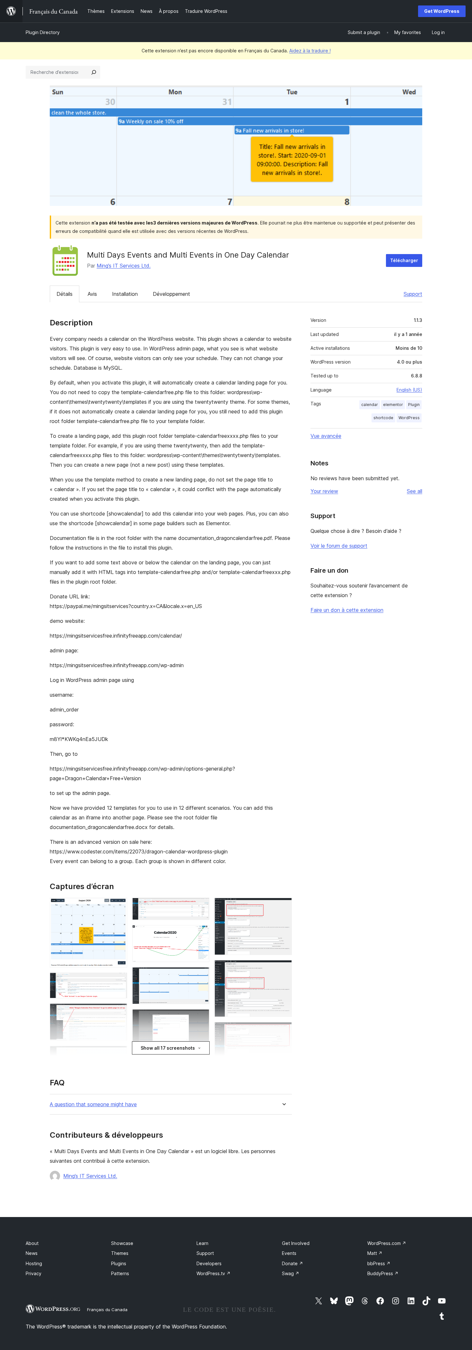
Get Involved (296, 1243)
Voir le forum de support (338, 546)
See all (414, 491)
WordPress (409, 417)
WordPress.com (386, 1243)
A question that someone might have (93, 1104)
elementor (393, 404)
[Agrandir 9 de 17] (200, 976)
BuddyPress (382, 1273)
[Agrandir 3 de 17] (118, 1012)
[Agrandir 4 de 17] (118, 1054)
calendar (369, 404)
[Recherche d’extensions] (93, 72)
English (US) (409, 390)
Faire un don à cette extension (346, 610)
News (32, 1253)
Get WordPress (441, 11)
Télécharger (404, 260)
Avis (92, 294)
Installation (125, 294)
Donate (292, 1263)
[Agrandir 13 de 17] (283, 906)
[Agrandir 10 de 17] (200, 1018)
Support (413, 294)
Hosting (34, 1263)
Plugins (118, 1263)
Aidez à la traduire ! (310, 50)
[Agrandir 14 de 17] (283, 969)
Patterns (120, 1273)
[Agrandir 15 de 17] (283, 1031)
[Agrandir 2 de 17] (118, 981)
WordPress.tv (214, 1273)
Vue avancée (325, 436)
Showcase (122, 1243)
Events (289, 1253)
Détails (65, 294)
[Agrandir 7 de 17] (200, 906)
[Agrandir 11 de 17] (200, 1060)
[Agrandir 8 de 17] (200, 934)
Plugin (414, 404)
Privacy (33, 1273)
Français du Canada (107, 1309)
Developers (209, 1263)
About (32, 1243)
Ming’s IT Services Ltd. (124, 265)
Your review (324, 491)
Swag (290, 1273)
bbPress (378, 1263)
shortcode (383, 417)
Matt (374, 1253)
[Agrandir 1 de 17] (118, 906)
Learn (202, 1243)
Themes (119, 1253)
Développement (171, 294)
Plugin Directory (43, 32)
